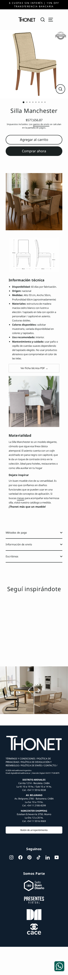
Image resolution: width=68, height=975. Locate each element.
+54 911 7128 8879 (52, 773)
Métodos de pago (16, 532)
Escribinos (12, 556)
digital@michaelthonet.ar (20, 773)
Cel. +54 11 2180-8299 (34, 805)
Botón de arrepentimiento (34, 829)
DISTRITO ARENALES (34, 779)
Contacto (49, 765)
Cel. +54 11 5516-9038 (34, 789)
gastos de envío (41, 124)
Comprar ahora (34, 151)
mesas (20, 498)
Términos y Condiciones (20, 758)
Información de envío (19, 544)
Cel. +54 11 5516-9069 (34, 821)
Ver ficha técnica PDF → (34, 368)
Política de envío (31, 765)
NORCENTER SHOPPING (34, 810)
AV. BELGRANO (34, 795)
